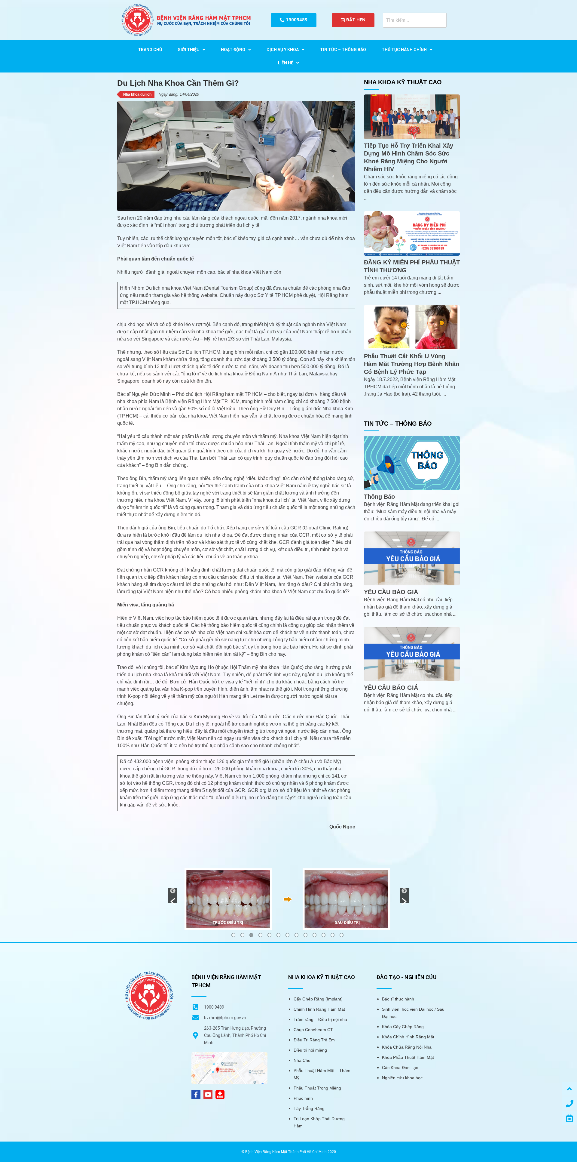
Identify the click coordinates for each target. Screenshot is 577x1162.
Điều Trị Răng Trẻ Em (314, 1039)
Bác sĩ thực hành (398, 999)
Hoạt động (233, 49)
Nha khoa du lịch (137, 94)
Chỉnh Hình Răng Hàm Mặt (319, 1009)
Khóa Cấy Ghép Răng (403, 1026)
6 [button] (278, 935)
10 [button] (314, 935)
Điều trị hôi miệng (310, 1050)
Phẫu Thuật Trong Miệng (317, 1088)
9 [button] (305, 935)
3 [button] (251, 935)
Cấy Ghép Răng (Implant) (318, 999)
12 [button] (332, 935)
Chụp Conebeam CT (313, 1029)
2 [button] (242, 935)
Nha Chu (302, 1060)
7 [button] (287, 935)
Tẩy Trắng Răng (309, 1108)
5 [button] (269, 935)
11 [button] (323, 935)
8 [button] (296, 935)
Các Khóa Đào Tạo (400, 1067)
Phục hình (303, 1098)
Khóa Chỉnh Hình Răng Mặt (408, 1036)
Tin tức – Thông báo (343, 49)
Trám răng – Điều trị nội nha (320, 1019)
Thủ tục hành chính (404, 49)
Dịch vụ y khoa (283, 49)
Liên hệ (285, 62)
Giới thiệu (189, 49)
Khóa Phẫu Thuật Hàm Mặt (408, 1057)
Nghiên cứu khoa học (402, 1077)
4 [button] (260, 935)
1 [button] (233, 935)
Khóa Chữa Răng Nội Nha (407, 1047)
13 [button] (341, 935)
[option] (288, 899)
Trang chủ (150, 49)
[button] (172, 895)
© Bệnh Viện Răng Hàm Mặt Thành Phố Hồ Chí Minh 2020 (288, 1152)
